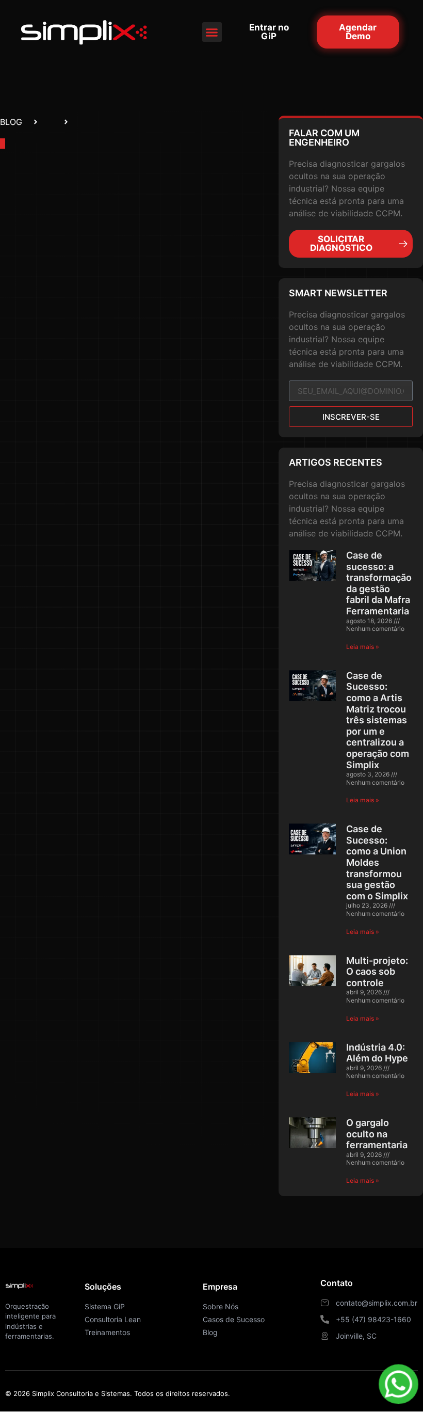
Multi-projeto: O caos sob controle (377, 971)
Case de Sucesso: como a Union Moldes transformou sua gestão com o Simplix (377, 862)
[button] (212, 32)
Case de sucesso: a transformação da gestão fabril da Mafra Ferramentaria (379, 583)
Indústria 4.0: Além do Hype (377, 1053)
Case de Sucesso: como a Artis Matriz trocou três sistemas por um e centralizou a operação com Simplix (377, 720)
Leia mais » (362, 647)
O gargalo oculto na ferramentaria (377, 1133)
